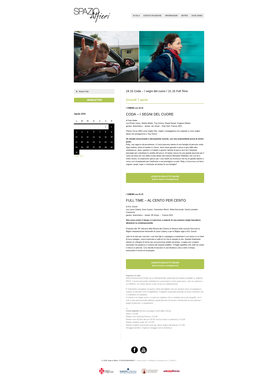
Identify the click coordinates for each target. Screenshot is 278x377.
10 (76, 137)
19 (87, 142)
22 (106, 142)
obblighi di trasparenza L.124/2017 (163, 360)
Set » (82, 156)
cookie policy (141, 360)
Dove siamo (197, 16)
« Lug (76, 156)
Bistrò (184, 16)
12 (87, 137)
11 (82, 137)
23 (111, 142)
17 (76, 142)
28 (100, 147)
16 (111, 137)
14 (99, 137)
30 (111, 147)
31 (76, 152)
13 (94, 137)
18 (82, 142)
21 (100, 142)
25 (82, 147)
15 (105, 137)
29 (106, 147)
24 (76, 147)
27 (94, 147)
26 (88, 147)
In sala (136, 16)
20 (94, 142)
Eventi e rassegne (152, 16)
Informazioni (171, 16)
